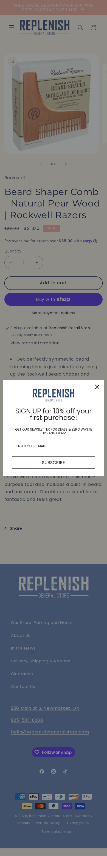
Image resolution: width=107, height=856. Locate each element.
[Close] (97, 386)
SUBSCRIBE (53, 462)
